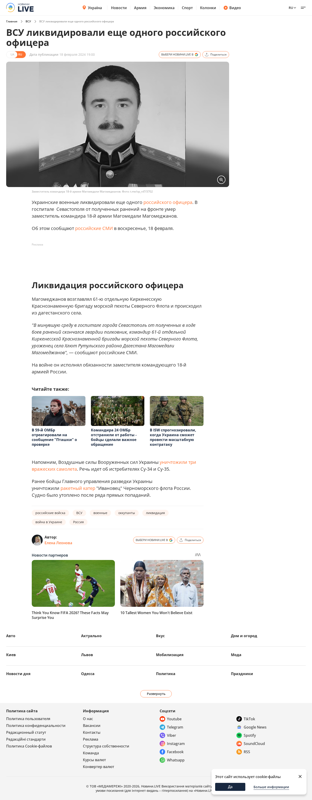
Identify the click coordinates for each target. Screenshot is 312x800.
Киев (11, 654)
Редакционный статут (26, 732)
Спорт (187, 7)
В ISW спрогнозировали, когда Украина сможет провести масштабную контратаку (173, 437)
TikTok (249, 718)
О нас (88, 718)
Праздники (242, 673)
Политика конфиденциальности (36, 725)
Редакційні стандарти (26, 739)
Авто (10, 635)
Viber (171, 735)
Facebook (175, 751)
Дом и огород (244, 635)
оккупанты (126, 513)
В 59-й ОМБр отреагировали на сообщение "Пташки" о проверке (54, 437)
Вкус (160, 635)
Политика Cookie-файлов (29, 746)
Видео (235, 7)
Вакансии (91, 725)
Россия (78, 522)
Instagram (176, 743)
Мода (236, 654)
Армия (140, 7)
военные (100, 513)
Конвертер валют (98, 766)
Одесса (88, 673)
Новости (119, 7)
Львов (87, 654)
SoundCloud (254, 743)
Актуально (91, 635)
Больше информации (271, 787)
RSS (247, 751)
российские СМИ (94, 228)
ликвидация (155, 513)
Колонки (208, 7)
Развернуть (156, 694)
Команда (91, 752)
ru (291, 7)
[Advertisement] (115, 258)
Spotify (250, 735)
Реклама (90, 739)
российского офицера (167, 202)
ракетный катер (78, 488)
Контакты (91, 732)
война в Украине (48, 522)
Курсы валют (94, 759)
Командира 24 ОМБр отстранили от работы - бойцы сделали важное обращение (114, 437)
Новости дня (18, 673)
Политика (165, 673)
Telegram (175, 727)
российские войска (50, 513)
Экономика (164, 7)
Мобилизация (169, 654)
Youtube (174, 718)
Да (230, 786)
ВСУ (28, 21)
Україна (95, 7)
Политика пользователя (28, 718)
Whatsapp (176, 760)
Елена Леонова (58, 542)
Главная (11, 21)
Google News (255, 727)
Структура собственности (106, 746)
